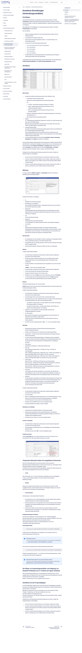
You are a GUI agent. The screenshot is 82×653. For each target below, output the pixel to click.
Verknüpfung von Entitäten (8, 41)
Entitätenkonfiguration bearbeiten (10, 38)
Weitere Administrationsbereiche (9, 28)
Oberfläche (66, 12)
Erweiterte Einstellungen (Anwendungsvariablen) (8, 44)
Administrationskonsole (8, 30)
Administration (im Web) (7, 12)
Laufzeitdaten (5, 20)
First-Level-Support (6, 10)
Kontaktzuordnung (7, 53)
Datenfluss (5, 17)
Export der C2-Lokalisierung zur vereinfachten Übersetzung (9, 48)
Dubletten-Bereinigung (8, 33)
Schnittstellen (5, 96)
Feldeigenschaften (7, 51)
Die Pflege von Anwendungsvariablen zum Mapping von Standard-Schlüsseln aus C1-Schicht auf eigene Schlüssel (72, 20)
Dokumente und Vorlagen (7, 91)
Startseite (31, 2)
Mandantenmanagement (8, 56)
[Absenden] (62, 2)
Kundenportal (41, 2)
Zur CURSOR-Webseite (53, 2)
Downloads (46, 2)
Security (35, 2)
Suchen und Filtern (6, 88)
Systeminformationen (8, 77)
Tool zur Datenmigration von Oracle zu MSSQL (10, 83)
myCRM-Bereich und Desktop (9, 59)
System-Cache (6, 64)
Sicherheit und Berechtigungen (8, 15)
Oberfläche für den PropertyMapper (71, 23)
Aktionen (66, 14)
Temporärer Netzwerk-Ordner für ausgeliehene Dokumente (70, 17)
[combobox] (68, 2)
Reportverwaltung (6, 93)
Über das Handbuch (6, 7)
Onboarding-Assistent (8, 61)
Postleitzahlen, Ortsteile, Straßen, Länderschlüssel (10, 67)
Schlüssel (5, 25)
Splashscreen (6, 74)
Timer (5, 79)
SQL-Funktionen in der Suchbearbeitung (8, 71)
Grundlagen (67, 10)
